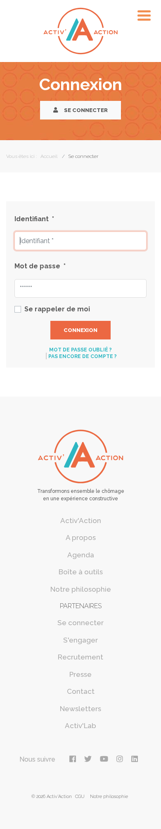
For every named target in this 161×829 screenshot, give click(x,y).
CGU (80, 796)
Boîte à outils (81, 572)
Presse (80, 674)
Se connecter (85, 110)
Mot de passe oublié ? (80, 350)
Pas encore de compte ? (82, 356)
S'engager (80, 640)
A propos (81, 537)
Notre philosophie (80, 589)
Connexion (80, 330)
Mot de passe (40, 266)
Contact (81, 691)
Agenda (80, 555)
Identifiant (34, 219)
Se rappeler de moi (57, 309)
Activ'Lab (80, 725)
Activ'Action (80, 520)
